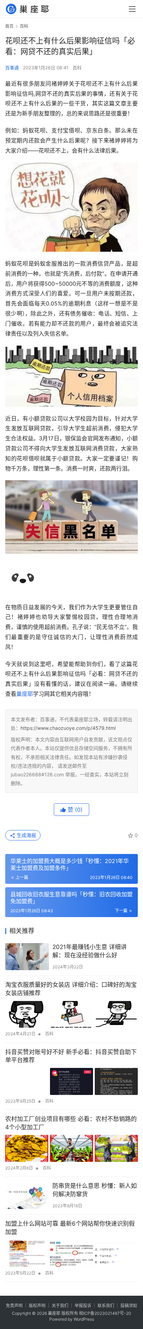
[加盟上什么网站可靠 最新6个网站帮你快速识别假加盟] (71, 1253)
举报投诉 (83, 1305)
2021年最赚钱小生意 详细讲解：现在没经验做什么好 (89, 951)
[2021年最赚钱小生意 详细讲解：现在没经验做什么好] (27, 956)
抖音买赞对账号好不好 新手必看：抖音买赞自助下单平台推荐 (71, 1056)
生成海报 (25, 835)
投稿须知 (128, 1305)
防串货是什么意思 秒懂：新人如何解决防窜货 (94, 1190)
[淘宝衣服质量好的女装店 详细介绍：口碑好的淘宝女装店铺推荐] (71, 1014)
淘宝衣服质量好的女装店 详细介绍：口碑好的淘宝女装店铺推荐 (71, 988)
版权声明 (37, 1305)
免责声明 (14, 1305)
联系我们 (106, 1305)
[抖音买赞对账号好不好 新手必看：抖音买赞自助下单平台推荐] (71, 1081)
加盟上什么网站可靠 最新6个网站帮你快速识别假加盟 (70, 1227)
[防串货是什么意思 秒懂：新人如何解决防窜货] (27, 1195)
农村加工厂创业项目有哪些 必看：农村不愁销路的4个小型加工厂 (71, 1123)
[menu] (132, 9)
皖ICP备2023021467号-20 (105, 1313)
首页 (9, 26)
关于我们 (60, 1305)
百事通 (12, 67)
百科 (77, 67)
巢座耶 (24, 693)
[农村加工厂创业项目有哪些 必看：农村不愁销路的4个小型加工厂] (71, 1148)
